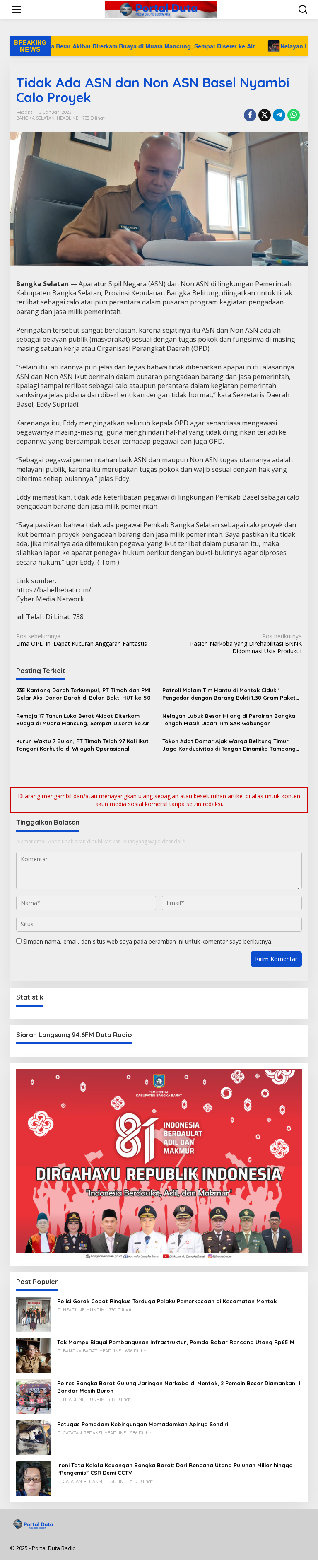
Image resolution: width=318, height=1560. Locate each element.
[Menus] (16, 9)
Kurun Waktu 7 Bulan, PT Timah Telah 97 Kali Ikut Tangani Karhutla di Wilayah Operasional (82, 745)
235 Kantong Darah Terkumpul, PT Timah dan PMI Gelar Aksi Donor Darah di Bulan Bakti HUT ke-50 (83, 694)
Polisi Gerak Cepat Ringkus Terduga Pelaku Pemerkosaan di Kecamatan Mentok (167, 1301)
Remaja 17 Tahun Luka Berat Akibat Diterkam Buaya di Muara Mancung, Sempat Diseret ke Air (82, 719)
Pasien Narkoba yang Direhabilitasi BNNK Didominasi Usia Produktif (246, 644)
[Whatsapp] (293, 115)
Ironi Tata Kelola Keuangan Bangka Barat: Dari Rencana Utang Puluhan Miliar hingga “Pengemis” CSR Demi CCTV (175, 1469)
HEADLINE (67, 118)
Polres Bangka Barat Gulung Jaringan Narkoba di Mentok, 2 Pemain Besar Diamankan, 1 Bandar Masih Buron (179, 1387)
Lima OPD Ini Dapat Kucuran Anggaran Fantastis (81, 640)
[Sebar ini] (250, 115)
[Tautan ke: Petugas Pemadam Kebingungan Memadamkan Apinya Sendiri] (33, 1437)
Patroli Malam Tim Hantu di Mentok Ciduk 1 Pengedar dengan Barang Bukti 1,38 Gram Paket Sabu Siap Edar (229, 694)
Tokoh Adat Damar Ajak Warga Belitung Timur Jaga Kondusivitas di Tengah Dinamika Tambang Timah (229, 745)
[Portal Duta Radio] (161, 9)
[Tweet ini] (264, 115)
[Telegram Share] (279, 115)
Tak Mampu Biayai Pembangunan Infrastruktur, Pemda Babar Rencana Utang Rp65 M (175, 1342)
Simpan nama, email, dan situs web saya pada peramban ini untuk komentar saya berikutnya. (147, 941)
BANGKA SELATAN (35, 118)
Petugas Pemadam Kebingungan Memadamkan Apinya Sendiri (142, 1424)
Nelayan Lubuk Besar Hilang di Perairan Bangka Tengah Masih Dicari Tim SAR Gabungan (228, 719)
